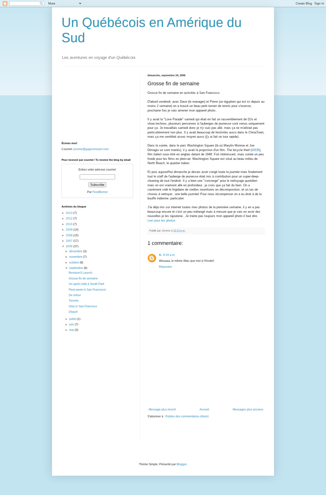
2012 (69, 218)
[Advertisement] (206, 372)
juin (72, 324)
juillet (73, 319)
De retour (75, 295)
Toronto (74, 300)
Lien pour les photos (161, 220)
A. (160, 255)
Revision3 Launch (80, 272)
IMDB (255, 150)
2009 (69, 229)
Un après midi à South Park (86, 284)
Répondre (165, 266)
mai (72, 330)
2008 (69, 235)
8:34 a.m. (169, 255)
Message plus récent (162, 409)
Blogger (182, 464)
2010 (69, 224)
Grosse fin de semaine (83, 278)
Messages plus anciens (248, 409)
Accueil (204, 409)
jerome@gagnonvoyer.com (91, 149)
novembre (76, 256)
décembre (76, 251)
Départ (73, 311)
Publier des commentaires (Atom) (187, 416)
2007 (69, 240)
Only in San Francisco (83, 306)
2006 (69, 246)
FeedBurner (100, 192)
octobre (74, 262)
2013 (69, 213)
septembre (76, 268)
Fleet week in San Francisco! (87, 289)
